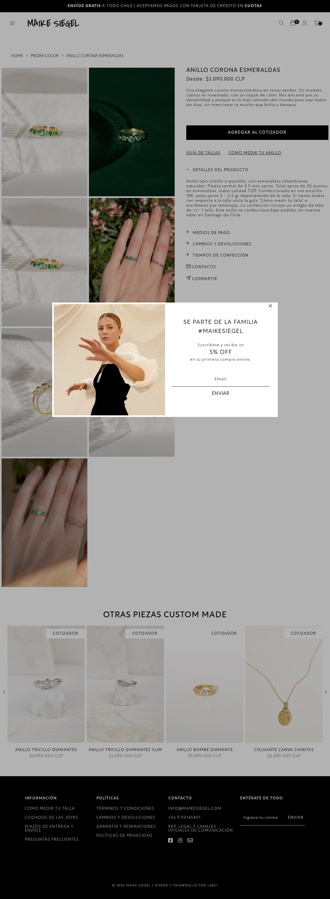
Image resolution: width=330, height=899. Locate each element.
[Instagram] (180, 841)
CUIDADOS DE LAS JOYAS (51, 818)
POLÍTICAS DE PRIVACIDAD (124, 836)
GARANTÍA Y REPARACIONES (126, 827)
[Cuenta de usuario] (304, 24)
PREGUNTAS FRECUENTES (52, 840)
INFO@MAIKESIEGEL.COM (194, 809)
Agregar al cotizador (257, 133)
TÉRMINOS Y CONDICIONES (125, 809)
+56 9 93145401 (184, 818)
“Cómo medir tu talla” (281, 201)
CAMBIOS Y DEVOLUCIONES (125, 818)
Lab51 (213, 885)
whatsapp (228, 206)
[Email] (190, 841)
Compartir (204, 279)
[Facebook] (170, 841)
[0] (293, 23)
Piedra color (45, 56)
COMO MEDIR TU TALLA (50, 809)
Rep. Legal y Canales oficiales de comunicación (200, 829)
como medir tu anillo (254, 153)
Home (17, 56)
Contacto (203, 267)
